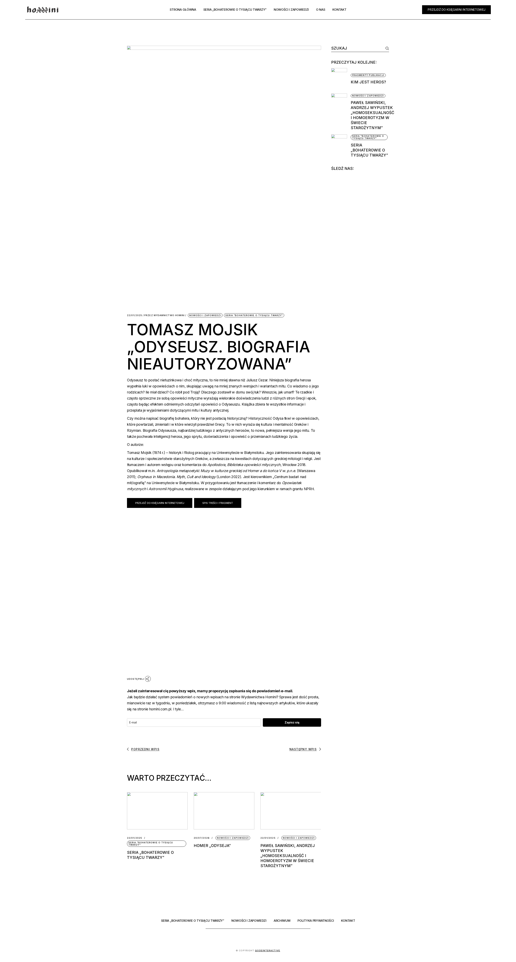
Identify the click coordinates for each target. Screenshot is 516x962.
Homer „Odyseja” (212, 845)
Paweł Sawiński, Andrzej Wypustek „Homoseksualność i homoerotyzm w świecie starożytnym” (287, 855)
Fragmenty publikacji (368, 75)
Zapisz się (292, 722)
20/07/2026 (202, 838)
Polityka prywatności (316, 921)
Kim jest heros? (368, 82)
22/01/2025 (134, 315)
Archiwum (282, 921)
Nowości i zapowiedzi (205, 315)
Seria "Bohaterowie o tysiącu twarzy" (254, 315)
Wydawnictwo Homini (164, 315)
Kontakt (348, 921)
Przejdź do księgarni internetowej (159, 502)
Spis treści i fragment (217, 502)
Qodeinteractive (267, 950)
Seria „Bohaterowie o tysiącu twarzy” (369, 150)
